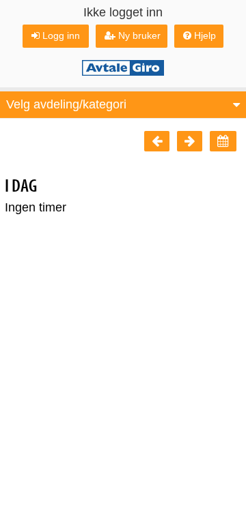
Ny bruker (139, 35)
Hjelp (205, 35)
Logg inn (61, 35)
